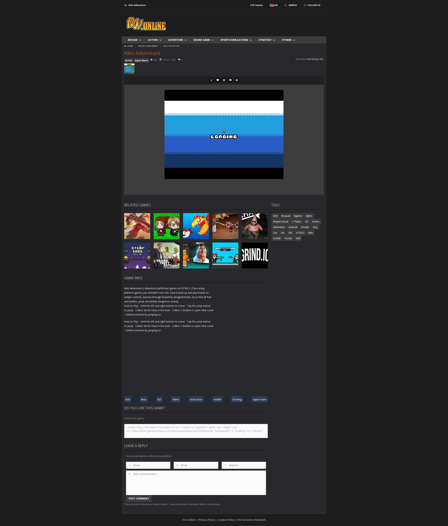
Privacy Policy (206, 519)
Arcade (133, 39)
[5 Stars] (305, 59)
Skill (298, 238)
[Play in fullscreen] (224, 80)
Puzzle (288, 238)
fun (159, 399)
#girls (309, 216)
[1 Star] (296, 59)
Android (293, 227)
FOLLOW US (314, 5)
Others (287, 39)
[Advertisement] (260, 21)
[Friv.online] (146, 23)
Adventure (175, 39)
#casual (285, 216)
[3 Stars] (301, 59)
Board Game (202, 39)
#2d (127, 399)
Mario (175, 399)
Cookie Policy (226, 519)
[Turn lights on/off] (211, 80)
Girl (290, 232)
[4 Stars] (303, 59)
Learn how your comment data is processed (194, 504)
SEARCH (293, 5)
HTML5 (300, 232)
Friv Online (188, 519)
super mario (260, 399)
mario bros (196, 399)
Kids (310, 232)
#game (298, 216)
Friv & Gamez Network (252, 519)
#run (143, 399)
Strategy (265, 39)
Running (237, 399)
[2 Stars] (299, 59)
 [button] (230, 80)
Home (130, 46)
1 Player (296, 221)
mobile (217, 399)
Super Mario (152, 46)
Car (275, 232)
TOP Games (256, 5)
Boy (315, 227)
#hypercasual (280, 221)
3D (306, 221)
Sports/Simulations (234, 39)
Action (153, 39)
